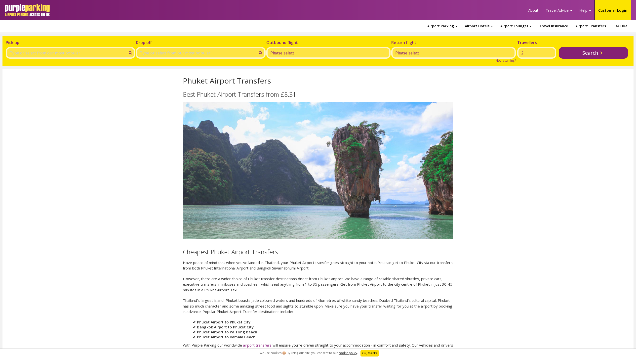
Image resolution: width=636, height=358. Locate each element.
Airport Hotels (477, 26)
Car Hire (620, 26)
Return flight (403, 42)
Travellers (527, 42)
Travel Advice (558, 10)
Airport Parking (441, 26)
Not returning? (506, 60)
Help (584, 10)
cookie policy (348, 353)
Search (590, 52)
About (533, 10)
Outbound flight (282, 42)
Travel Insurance (553, 26)
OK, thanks (369, 353)
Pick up (12, 42)
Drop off (144, 42)
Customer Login (612, 10)
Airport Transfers (590, 26)
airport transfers (257, 345)
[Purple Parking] (27, 10)
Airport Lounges (514, 26)
